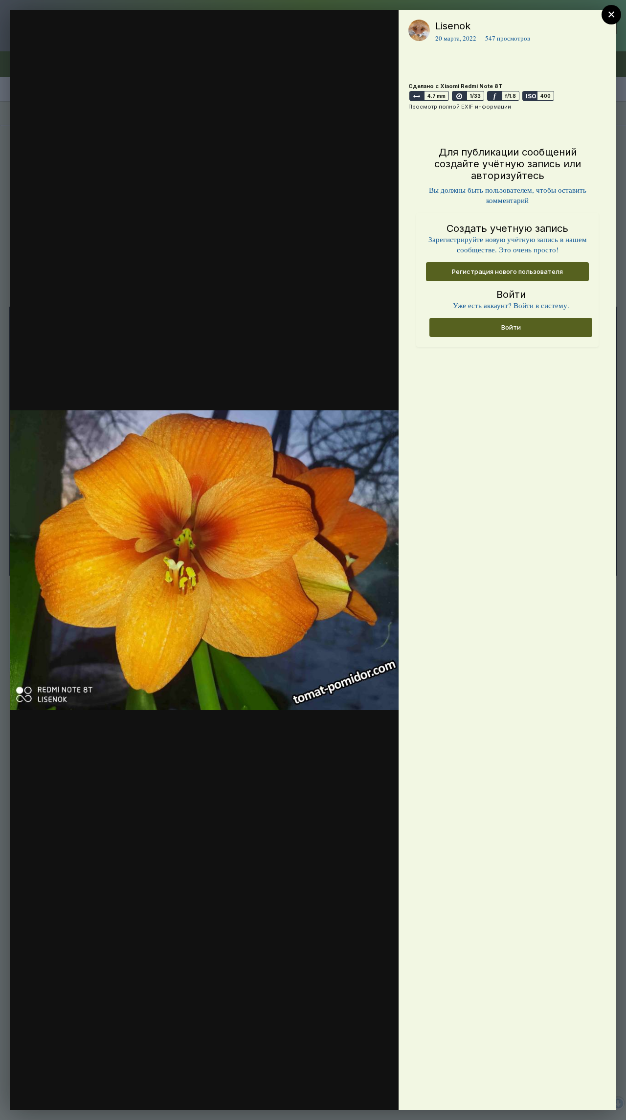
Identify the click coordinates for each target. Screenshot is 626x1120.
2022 (68, 45)
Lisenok (452, 26)
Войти (511, 327)
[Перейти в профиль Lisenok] (419, 30)
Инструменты (356, 1093)
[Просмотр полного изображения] (382, 28)
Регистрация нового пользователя (507, 271)
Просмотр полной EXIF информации (459, 106)
